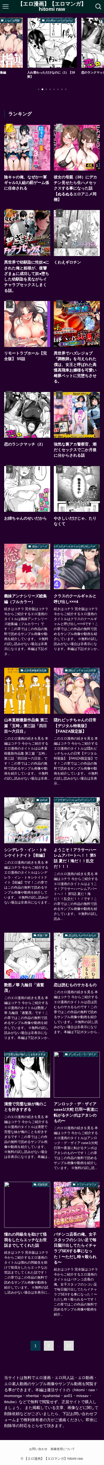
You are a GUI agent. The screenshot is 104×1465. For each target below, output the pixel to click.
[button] (38, 89)
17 (69, 1345)
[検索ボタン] (98, 6)
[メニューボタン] (5, 6)
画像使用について (62, 1449)
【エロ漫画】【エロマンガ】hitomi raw (52, 6)
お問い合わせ (38, 1449)
